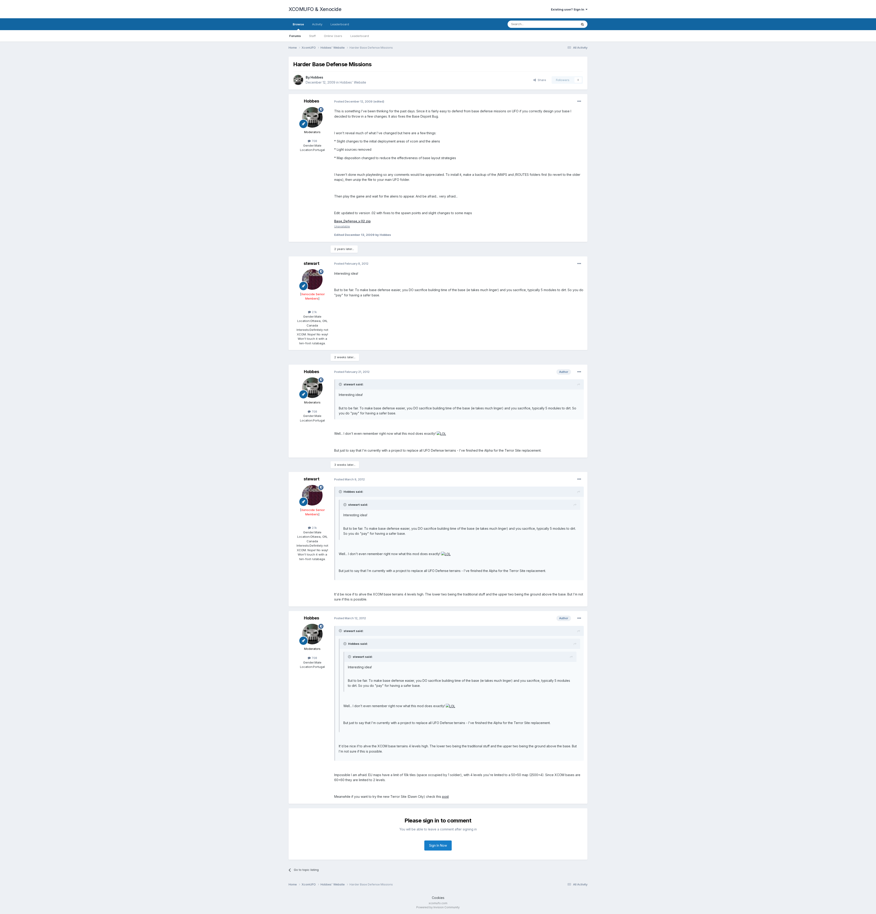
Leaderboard (359, 36)
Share (541, 80)
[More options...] (579, 101)
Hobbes (316, 77)
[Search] (582, 24)
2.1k (314, 312)
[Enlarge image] (441, 433)
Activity (317, 24)
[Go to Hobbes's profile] (298, 80)
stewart (311, 263)
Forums (295, 36)
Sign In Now (438, 845)
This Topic (564, 24)
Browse (298, 24)
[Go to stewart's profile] (312, 279)
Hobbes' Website (353, 82)
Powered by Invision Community (438, 907)
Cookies (438, 898)
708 (314, 141)
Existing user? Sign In (568, 9)
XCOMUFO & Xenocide (315, 9)
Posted (353, 101)
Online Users (333, 36)
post (445, 796)
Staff (312, 36)
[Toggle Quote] (341, 384)
